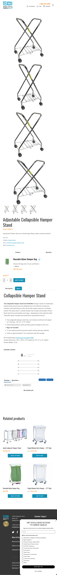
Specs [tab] (18, 288)
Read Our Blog (16, 541)
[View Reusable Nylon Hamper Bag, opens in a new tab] (39, 259)
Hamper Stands (12, 240)
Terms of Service (16, 562)
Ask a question (42, 379)
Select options (15, 455)
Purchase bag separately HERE (24, 338)
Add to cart (19, 280)
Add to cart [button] (39, 455)
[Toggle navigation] (53, 5)
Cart (40, 6)
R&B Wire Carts (10, 245)
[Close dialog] (55, 521)
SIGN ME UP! (38, 566)
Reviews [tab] (7, 380)
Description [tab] (9, 288)
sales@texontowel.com (19, 527)
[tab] (15, 380)
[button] (7, 261)
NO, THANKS (38, 571)
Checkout (48, 6)
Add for (17, 268)
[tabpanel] (28, 395)
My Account (32, 6)
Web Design (15, 568)
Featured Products (17, 549)
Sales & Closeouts (17, 545)
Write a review (50, 379)
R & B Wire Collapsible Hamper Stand (14, 242)
